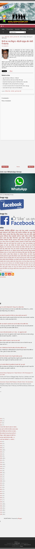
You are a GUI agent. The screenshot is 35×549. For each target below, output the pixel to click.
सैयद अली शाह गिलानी (30, 245)
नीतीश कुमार (25, 252)
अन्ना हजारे (3, 238)
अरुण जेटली (7, 247)
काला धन (6, 252)
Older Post (31, 166)
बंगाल (1, 259)
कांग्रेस (7, 230)
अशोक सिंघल (10, 254)
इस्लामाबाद (30, 243)
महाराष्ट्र (23, 245)
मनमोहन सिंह (31, 236)
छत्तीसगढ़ (28, 268)
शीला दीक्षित (30, 252)
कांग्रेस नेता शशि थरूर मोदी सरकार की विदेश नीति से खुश (13, 80)
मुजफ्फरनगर (6, 256)
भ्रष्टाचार (19, 250)
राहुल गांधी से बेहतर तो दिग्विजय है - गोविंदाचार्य (11, 78)
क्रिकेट (20, 261)
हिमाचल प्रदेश (3, 243)
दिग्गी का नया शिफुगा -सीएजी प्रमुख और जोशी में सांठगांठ (17, 42)
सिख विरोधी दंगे (9, 264)
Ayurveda (17, 29)
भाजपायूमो (22, 248)
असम (30, 263)
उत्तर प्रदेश (30, 234)
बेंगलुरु (13, 243)
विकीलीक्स (11, 259)
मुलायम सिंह (11, 256)
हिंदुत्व (30, 250)
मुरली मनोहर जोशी (16, 36)
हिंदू (4, 248)
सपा (10, 241)
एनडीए (19, 264)
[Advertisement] (13, 151)
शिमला (4, 264)
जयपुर (24, 243)
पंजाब (27, 243)
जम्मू (25, 234)
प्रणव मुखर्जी (32, 257)
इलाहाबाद (2, 252)
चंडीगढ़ (13, 252)
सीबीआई (13, 241)
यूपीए (29, 248)
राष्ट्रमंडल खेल (18, 247)
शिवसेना (28, 247)
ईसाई (30, 241)
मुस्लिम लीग (24, 268)
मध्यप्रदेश (14, 236)
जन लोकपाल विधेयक (23, 254)
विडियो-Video (7, 268)
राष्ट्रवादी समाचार (17, 543)
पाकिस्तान (5, 232)
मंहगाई (26, 248)
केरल (15, 243)
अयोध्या (9, 234)
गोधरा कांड (13, 248)
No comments (5, 46)
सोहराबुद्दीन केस (23, 263)
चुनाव (34, 239)
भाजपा (2, 230)
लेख (8, 238)
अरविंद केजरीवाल (6, 261)
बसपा (3, 263)
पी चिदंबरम (26, 241)
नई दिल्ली (11, 36)
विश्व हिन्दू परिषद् (15, 234)
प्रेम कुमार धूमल (32, 264)
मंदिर (9, 232)
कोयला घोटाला (19, 268)
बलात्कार (18, 248)
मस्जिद (2, 239)
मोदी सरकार (3, 234)
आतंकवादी (21, 241)
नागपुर (33, 254)
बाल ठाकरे (6, 263)
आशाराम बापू (25, 259)
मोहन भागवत (12, 247)
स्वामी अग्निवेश (24, 256)
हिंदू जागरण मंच (32, 268)
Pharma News (10, 29)
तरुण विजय (24, 261)
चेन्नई (16, 252)
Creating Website (15, 544)
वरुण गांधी (15, 263)
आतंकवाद (17, 241)
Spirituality (23, 29)
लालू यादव (24, 257)
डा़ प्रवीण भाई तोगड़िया (9, 245)
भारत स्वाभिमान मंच (20, 266)
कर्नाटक (7, 241)
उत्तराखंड (10, 257)
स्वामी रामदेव (24, 236)
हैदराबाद (33, 250)
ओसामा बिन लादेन (31, 259)
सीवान (1, 270)
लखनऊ (22, 234)
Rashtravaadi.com (27, 544)
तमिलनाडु (20, 252)
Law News (30, 29)
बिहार (24, 238)
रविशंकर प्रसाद (17, 256)
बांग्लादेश (33, 241)
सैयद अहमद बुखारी (4, 266)
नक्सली (1, 261)
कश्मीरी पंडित (8, 248)
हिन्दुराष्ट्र (2, 247)
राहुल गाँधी (32, 232)
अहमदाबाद (15, 239)
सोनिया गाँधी (14, 232)
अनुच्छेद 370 (11, 266)
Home (3, 36)
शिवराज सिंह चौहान (25, 250)
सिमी (13, 264)
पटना (1, 241)
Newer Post (5, 166)
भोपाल (4, 241)
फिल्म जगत (14, 257)
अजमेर (28, 257)
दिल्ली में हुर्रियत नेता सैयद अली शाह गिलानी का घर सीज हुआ (13, 83)
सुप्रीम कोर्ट (30, 239)
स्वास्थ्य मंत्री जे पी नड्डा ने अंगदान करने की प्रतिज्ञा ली (12, 87)
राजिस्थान (10, 263)
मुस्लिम (12, 230)
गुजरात (2, 236)
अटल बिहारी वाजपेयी (18, 259)
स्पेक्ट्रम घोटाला (8, 239)
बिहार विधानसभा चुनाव (16, 238)
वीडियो (18, 263)
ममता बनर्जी (19, 257)
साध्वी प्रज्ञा (32, 248)
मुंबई (34, 234)
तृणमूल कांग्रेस (30, 261)
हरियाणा (5, 254)
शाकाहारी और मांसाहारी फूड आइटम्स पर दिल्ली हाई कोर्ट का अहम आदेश (15, 82)
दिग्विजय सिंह (7, 36)
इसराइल (16, 264)
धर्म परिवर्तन (18, 245)
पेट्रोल (27, 264)
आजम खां (5, 257)
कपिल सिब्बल (16, 261)
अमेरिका (19, 239)
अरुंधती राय (20, 243)
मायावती (2, 256)
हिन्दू (23, 230)
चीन (8, 250)
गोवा (32, 263)
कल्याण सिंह (23, 264)
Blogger (20, 518)
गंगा (33, 247)
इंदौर (31, 247)
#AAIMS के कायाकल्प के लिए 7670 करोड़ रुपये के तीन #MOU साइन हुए (16, 85)
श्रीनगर (19, 236)
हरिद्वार (27, 263)
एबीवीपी (11, 261)
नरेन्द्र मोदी (18, 230)
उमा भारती (9, 243)
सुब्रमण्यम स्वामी (3, 250)
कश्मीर (27, 230)
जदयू (15, 266)
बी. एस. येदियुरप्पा (13, 250)
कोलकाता (16, 254)
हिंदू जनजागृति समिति (28, 266)
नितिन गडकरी (24, 239)
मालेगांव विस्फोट (5, 259)
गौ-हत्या (10, 252)
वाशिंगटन (24, 247)
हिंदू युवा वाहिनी (13, 268)
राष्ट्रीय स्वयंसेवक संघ (24, 232)
